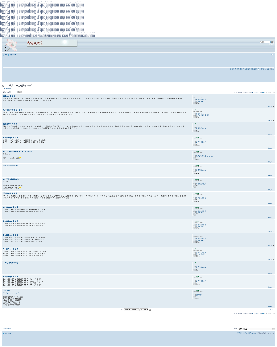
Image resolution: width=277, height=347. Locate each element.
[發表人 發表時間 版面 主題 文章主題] (135, 309)
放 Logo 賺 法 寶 (9, 96)
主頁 (6, 55)
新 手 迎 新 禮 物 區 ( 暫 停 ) (13, 110)
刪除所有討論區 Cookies (249, 333)
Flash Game (199, 294)
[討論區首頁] (11, 45)
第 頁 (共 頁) (256, 92)
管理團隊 (239, 333)
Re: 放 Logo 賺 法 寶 (10, 138)
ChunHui (197, 96)
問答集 (248, 69)
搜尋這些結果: (6, 92)
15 (273, 92)
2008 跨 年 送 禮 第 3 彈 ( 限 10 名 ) (205, 156)
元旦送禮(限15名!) (200, 184)
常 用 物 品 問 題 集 (10, 193)
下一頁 (272, 309)
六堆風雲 (6, 290)
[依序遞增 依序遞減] (145, 309)
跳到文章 (270, 106)
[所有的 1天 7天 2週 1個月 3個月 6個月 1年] (127, 309)
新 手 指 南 (199, 113)
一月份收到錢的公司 (10, 165)
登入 (272, 69)
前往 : (235, 329)
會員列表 (261, 69)
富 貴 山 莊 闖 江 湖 (201, 99)
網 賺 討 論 (199, 169)
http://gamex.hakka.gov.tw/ (11, 293)
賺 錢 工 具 (241, 69)
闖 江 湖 (234, 69)
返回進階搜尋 (7, 88)
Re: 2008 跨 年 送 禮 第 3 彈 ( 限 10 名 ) (17, 151)
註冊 (268, 69)
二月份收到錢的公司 (10, 263)
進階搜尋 (271, 44)
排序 (122, 309)
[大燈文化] (49, 49)
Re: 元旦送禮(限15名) (11, 179)
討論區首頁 (13, 55)
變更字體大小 (272, 54)
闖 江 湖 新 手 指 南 (10, 124)
